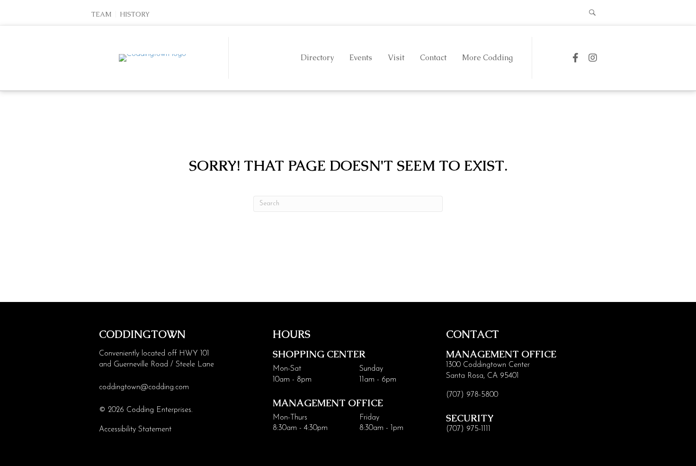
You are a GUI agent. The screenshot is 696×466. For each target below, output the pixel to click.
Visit (396, 58)
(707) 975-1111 (468, 429)
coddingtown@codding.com (144, 387)
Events (360, 58)
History (135, 14)
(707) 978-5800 (472, 395)
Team (101, 14)
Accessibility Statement (135, 429)
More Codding (487, 58)
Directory (317, 58)
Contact (433, 58)
